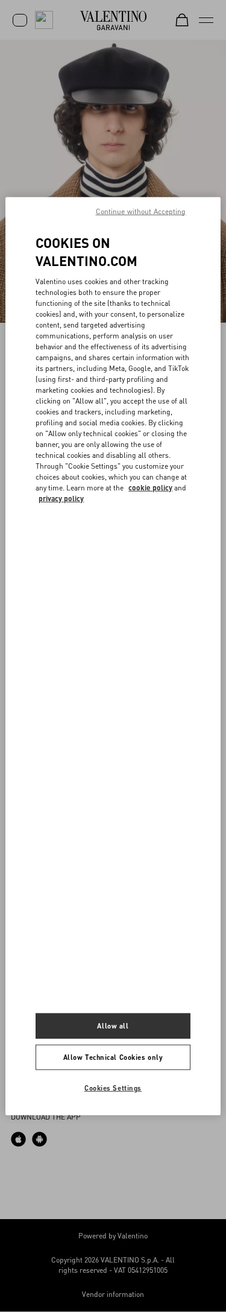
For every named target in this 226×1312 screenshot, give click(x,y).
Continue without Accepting (141, 210)
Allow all (112, 1025)
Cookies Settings (113, 1087)
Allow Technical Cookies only (113, 1057)
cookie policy (150, 487)
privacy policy (61, 498)
